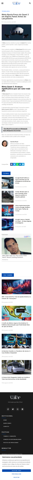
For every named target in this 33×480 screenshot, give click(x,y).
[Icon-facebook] (8, 409)
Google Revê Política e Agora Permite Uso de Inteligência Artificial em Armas (22, 180)
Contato (6, 426)
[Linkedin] (22, 409)
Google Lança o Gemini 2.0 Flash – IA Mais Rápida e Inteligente (23, 221)
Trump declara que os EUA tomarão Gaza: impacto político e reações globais (22, 194)
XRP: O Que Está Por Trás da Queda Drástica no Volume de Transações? (16, 297)
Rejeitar (16, 477)
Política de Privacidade (10, 442)
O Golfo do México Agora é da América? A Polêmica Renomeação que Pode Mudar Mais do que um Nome (16, 325)
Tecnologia (6, 11)
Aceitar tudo (16, 470)
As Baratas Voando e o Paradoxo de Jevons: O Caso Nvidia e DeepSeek (16, 352)
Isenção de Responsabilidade (12, 439)
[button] (2, 3)
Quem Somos (7, 423)
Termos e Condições (9, 436)
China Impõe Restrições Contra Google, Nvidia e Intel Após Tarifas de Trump (22, 208)
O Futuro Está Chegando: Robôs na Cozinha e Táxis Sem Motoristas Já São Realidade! (16, 378)
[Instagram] (17, 409)
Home (5, 420)
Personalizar (16, 474)
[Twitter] (13, 409)
